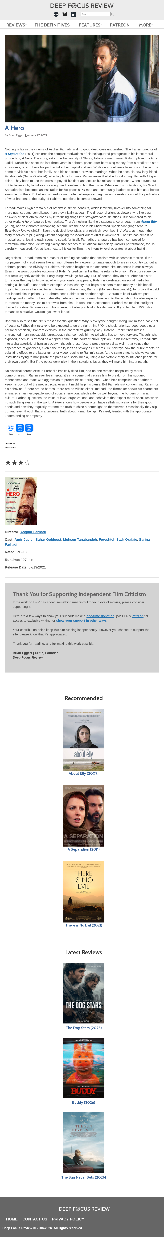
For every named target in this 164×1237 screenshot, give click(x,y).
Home (12, 1219)
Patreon (120, 25)
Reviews (15, 25)
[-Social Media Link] (56, 14)
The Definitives (52, 25)
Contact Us (34, 1219)
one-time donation (100, 616)
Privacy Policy (68, 1219)
